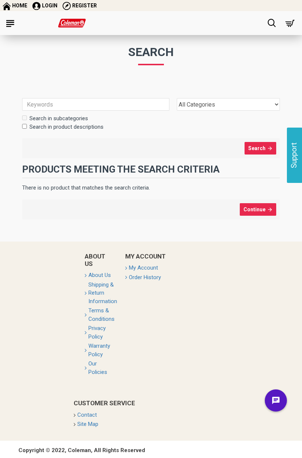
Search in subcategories (58, 118)
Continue (254, 209)
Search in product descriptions (66, 127)
